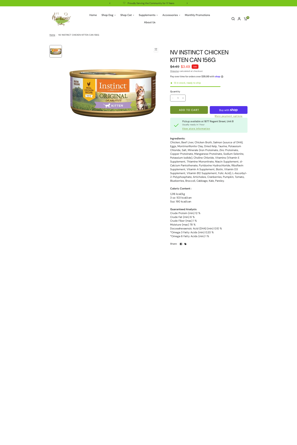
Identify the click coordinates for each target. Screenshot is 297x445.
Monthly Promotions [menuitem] (197, 15)
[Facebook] (181, 244)
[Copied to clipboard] (185, 244)
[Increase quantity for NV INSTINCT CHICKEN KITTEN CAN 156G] (183, 98)
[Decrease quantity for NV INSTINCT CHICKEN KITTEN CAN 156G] (172, 98)
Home (52, 34)
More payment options (228, 116)
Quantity (175, 91)
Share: (173, 244)
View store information (196, 129)
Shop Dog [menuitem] (107, 15)
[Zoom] (156, 49)
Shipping (174, 71)
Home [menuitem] (93, 15)
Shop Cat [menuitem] (126, 15)
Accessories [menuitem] (170, 15)
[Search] (233, 18)
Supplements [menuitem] (147, 15)
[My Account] (239, 18)
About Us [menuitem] (149, 22)
